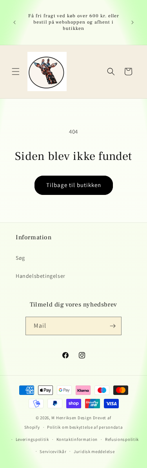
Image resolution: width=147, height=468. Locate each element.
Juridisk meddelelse (94, 451)
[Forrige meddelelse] (14, 22)
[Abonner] (112, 326)
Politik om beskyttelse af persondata (85, 427)
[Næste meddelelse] (132, 22)
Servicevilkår (53, 451)
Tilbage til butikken (73, 185)
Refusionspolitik (122, 439)
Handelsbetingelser (40, 275)
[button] (15, 71)
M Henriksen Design (71, 417)
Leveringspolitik (32, 439)
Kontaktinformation (77, 439)
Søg (20, 257)
